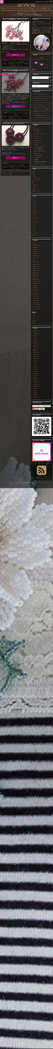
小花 (11, 95)
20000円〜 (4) (36, 255)
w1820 (34, 318)
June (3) (35, 337)
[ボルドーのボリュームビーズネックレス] (15, 145)
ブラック (34, 228)
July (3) (35, 362)
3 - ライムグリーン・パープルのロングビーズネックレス (42, 119)
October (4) (35, 384)
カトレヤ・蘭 (35, 180)
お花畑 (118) (35, 279)
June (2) (35, 365)
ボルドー (29, 13)
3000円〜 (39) (36, 262)
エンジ (17, 60)
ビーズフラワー (10, 113)
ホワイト (34, 226)
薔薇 (34, 171)
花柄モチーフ (7, 43)
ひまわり (34, 186)
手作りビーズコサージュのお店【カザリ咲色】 (41, 23)
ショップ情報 (36, 157)
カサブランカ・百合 (37, 178)
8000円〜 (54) (36, 272)
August (41, 57)
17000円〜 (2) (36, 253)
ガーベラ (34, 176)
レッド (34, 199)
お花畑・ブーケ (36, 188)
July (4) (35, 390)
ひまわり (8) (35, 287)
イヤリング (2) (36, 300)
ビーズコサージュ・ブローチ (40, 134)
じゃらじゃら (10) (36, 281)
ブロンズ (34, 211)
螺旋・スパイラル (36, 191)
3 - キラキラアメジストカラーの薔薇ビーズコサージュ (42, 109)
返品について (37, 153)
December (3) (36, 379)
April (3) (35, 341)
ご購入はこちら (15, 55)
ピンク (34, 201)
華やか (15, 43)
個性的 (34, 13)
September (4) (36, 358)
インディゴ (35, 222)
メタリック (16, 62)
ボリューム (16, 113)
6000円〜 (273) (36, 268)
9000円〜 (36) (36, 274)
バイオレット (35, 218)
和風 (22, 62)
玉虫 (34, 235)
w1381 (34, 314)
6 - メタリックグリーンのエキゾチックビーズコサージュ (42, 96)
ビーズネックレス (7, 44)
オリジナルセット (37, 142)
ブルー (34, 224)
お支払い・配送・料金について (40, 151)
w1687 (34, 316)
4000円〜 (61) (36, 264)
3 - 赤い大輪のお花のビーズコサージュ (41, 115)
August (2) (35, 333)
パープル (34, 220)
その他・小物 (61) (36, 283)
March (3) (35, 343)
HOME (34, 127)
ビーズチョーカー (37, 132)
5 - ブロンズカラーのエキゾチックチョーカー (42, 98)
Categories (5, 63)
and (32, 13)
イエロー (34, 205)
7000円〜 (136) (36, 270)
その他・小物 (37, 140)
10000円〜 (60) (36, 245)
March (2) (35, 371)
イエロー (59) (35, 298)
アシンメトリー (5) (37, 291)
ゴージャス (5, 97)
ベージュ (34, 207)
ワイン (23, 113)
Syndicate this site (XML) (41, 476)
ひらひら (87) (35, 289)
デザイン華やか (22, 60)
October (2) (35, 356)
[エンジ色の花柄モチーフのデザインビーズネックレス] (15, 41)
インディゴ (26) (36, 302)
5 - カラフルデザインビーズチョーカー (41, 100)
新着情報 (36, 159)
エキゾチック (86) (36, 306)
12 (41, 64)
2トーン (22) (35, 258)
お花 (11, 94)
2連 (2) (34, 260)
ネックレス (5, 113)
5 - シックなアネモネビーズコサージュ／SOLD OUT (42, 102)
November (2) (36, 354)
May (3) (35, 339)
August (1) (35, 360)
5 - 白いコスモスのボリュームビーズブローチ (42, 105)
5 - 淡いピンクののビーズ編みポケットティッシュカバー (42, 107)
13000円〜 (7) (36, 249)
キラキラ (25, 43)
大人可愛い (15, 114)
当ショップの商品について (39, 147)
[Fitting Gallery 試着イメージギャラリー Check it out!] (41, 43)
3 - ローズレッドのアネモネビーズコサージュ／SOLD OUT (42, 117)
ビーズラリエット (37, 136)
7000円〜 (14, 60)
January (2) (35, 348)
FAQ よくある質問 (38, 155)
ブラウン (34, 209)
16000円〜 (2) (36, 251)
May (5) (35, 394)
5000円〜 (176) (36, 266)
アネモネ (34, 184)
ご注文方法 (35, 144)
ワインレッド (7, 94)
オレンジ (34, 203)
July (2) (35, 335)
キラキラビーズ (40, 29)
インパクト (5, 98)
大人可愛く (23, 95)
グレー (34, 230)
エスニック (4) (36, 308)
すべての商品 (36, 130)
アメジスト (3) (36, 296)
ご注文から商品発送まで (39, 149)
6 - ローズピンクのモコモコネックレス (41, 94)
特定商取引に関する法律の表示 (40, 161)
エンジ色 (21, 43)
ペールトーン (35, 233)
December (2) (36, 352)
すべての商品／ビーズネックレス (14, 63)
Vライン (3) (35, 277)
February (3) (36, 345)
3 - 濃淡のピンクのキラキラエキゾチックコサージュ (42, 111)
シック (25, 163)
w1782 (34, 323)
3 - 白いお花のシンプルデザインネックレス (41, 113)
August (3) (35, 388)
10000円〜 (14, 112)
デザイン (26, 112)
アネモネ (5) (35, 294)
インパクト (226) (36, 304)
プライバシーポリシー (38, 163)
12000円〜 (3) (36, 247)
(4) (33, 243)
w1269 (34, 320)
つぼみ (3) (35, 285)
